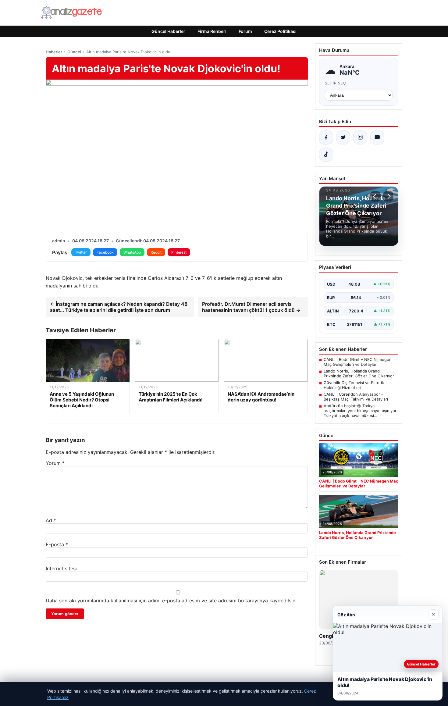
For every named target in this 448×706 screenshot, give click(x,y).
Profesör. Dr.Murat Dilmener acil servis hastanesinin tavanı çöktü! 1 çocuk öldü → (251, 307)
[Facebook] (326, 137)
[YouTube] (377, 137)
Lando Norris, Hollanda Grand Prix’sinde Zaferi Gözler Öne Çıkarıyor (359, 373)
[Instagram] (360, 137)
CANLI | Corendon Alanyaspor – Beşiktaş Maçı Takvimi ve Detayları (356, 396)
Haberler (54, 51)
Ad (51, 520)
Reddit (156, 252)
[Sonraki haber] (388, 196)
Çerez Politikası (280, 31)
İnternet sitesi (61, 568)
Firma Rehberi (211, 31)
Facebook (105, 252)
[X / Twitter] (343, 137)
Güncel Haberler (168, 31)
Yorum (55, 463)
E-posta (57, 544)
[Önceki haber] (375, 196)
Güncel (74, 51)
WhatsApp (132, 252)
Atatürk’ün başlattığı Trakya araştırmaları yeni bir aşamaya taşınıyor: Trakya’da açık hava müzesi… (361, 410)
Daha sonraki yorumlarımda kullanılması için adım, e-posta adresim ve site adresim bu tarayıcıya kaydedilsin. (171, 600)
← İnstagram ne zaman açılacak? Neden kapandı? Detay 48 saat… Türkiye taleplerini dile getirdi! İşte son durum (118, 307)
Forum (245, 31)
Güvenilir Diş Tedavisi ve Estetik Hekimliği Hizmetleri (354, 385)
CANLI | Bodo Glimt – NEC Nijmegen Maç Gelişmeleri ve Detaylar (358, 362)
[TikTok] (326, 155)
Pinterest (179, 252)
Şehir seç (336, 83)
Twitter (81, 252)
